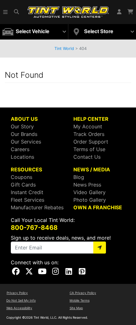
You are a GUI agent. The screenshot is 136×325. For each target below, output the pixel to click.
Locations (22, 157)
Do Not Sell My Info (21, 300)
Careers (20, 149)
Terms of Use (89, 149)
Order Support (90, 141)
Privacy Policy (17, 293)
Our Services (26, 141)
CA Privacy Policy (83, 293)
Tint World (64, 48)
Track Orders (88, 134)
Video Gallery (89, 192)
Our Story (22, 126)
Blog (78, 177)
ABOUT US (24, 119)
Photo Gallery (89, 200)
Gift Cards (23, 184)
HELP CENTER (90, 119)
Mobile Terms (80, 300)
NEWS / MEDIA (91, 169)
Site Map (76, 308)
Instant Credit (27, 192)
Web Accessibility (19, 308)
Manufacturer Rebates (37, 207)
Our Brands (24, 134)
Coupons (21, 177)
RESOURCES (26, 169)
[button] (5, 12)
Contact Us (87, 157)
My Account (87, 126)
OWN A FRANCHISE (97, 207)
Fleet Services (27, 200)
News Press (87, 184)
